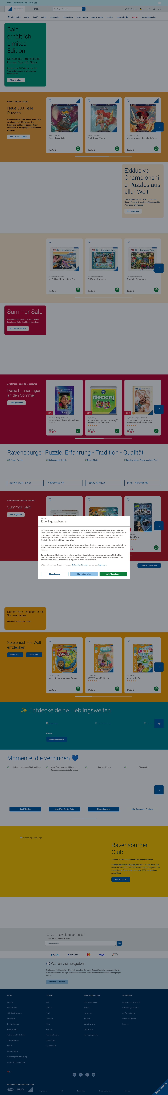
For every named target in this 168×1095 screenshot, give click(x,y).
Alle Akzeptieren (113, 574)
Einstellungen (54, 574)
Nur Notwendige (84, 574)
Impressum (102, 565)
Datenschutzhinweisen (80, 565)
